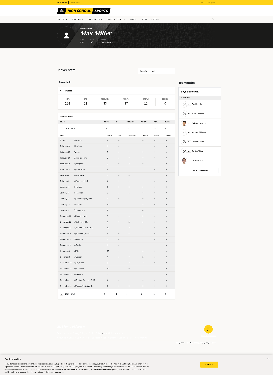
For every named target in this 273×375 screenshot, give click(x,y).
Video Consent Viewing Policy (106, 369)
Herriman (71, 146)
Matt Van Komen (197, 123)
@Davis (70, 245)
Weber (70, 152)
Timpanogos (72, 210)
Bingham (71, 187)
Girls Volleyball (115, 19)
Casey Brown (196, 160)
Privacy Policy (79, 333)
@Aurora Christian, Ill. (76, 286)
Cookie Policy (94, 333)
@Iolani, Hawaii (73, 216)
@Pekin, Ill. (72, 274)
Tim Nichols (195, 104)
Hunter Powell (196, 113)
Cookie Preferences (113, 333)
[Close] (268, 359)
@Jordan (71, 257)
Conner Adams (196, 141)
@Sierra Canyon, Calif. (76, 227)
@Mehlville (72, 268)
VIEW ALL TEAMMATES (200, 170)
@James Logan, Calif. (76, 198)
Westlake (71, 204)
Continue (209, 364)
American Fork (73, 158)
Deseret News (62, 2)
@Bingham (72, 163)
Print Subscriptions (208, 2)
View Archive (141, 337)
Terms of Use (63, 333)
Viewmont (71, 239)
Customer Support (91, 337)
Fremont (71, 140)
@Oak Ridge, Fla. (74, 222)
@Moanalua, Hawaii (75, 233)
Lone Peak (71, 192)
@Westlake (72, 175)
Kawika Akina (195, 151)
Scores (150, 19)
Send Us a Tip (125, 337)
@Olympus (72, 262)
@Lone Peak (72, 169)
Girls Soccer (94, 19)
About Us (61, 337)
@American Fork (74, 181)
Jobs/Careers (109, 337)
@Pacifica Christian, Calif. (77, 280)
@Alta (69, 251)
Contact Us (74, 337)
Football (76, 19)
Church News (75, 2)
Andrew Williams (197, 132)
